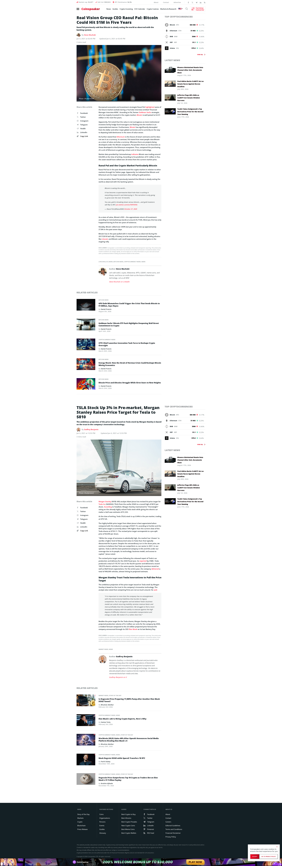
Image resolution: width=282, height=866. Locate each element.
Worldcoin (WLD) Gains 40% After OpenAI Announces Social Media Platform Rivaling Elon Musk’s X (129, 739)
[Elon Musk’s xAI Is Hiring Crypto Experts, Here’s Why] (86, 721)
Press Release (82, 829)
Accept (254, 856)
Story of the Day (115, 695)
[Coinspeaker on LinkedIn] (200, 2)
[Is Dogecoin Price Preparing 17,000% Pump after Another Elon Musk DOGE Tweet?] (86, 701)
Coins (101, 814)
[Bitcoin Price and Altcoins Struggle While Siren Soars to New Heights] (86, 384)
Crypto (79, 822)
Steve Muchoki (90, 35)
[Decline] (277, 847)
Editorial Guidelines (172, 825)
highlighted (149, 107)
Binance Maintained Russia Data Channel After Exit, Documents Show (190, 70)
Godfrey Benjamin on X (118, 677)
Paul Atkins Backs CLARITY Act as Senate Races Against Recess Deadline (190, 84)
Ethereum (121, 137)
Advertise (177, 2)
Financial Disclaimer (173, 833)
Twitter (83, 117)
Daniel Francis (106, 309)
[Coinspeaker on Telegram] (196, 2)
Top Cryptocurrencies (179, 16)
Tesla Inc (102, 504)
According (108, 507)
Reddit (83, 128)
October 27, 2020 (130, 209)
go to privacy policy (268, 856)
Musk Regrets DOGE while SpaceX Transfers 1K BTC (122, 758)
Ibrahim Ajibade (107, 783)
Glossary (102, 833)
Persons (102, 822)
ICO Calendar (139, 9)
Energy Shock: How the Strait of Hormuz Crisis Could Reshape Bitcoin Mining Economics (130, 364)
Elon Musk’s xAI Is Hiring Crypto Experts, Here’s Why (122, 719)
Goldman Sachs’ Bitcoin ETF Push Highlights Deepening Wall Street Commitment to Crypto (129, 324)
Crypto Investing (126, 9)
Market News (103, 649)
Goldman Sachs (145, 112)
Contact (166, 2)
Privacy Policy (170, 837)
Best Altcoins (126, 818)
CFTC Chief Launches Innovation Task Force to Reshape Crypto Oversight (127, 344)
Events (101, 825)
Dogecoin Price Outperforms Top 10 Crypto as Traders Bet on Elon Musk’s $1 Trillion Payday (128, 778)
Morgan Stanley (105, 501)
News (108, 9)
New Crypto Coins (128, 825)
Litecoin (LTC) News (106, 262)
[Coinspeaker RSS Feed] (204, 2)
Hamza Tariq (105, 722)
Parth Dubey (105, 761)
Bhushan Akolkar (107, 705)
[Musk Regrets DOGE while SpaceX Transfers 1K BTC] (86, 760)
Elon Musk (133, 629)
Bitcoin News (118, 262)
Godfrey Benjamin (91, 429)
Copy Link (84, 136)
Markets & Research (168, 9)
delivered (155, 569)
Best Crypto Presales (129, 822)
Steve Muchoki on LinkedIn (119, 282)
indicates (134, 154)
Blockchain (81, 825)
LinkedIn (83, 132)
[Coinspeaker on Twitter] (192, 2)
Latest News (172, 60)
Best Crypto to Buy (128, 814)
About (156, 2)
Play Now (195, 861)
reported (142, 561)
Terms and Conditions (173, 829)
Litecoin (105, 239)
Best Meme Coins (128, 829)
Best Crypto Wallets (128, 833)
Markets (80, 818)
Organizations (104, 818)
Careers (168, 822)
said (155, 590)
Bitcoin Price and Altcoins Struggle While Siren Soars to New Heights (130, 382)
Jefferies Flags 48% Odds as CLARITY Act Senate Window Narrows (188, 97)
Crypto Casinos (153, 9)
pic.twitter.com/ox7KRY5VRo (126, 205)
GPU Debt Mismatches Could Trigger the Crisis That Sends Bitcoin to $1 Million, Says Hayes (129, 304)
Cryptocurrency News (132, 262)
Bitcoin (139, 115)
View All (200, 54)
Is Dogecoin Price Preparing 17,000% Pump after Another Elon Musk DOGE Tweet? (129, 700)
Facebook (84, 113)
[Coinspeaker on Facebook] (188, 2)
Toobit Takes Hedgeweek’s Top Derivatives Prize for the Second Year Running (190, 111)
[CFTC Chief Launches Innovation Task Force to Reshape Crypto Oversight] (86, 345)
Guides (115, 9)
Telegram (84, 125)
